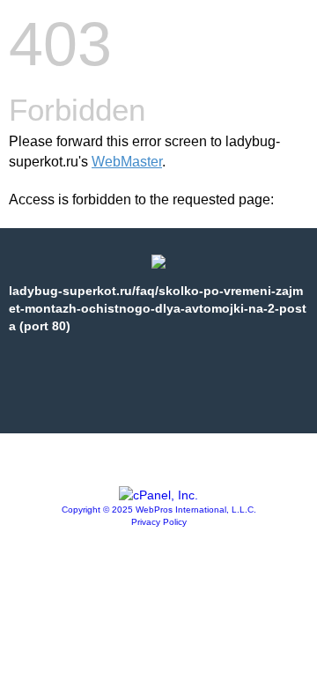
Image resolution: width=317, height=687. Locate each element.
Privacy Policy (159, 522)
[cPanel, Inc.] (158, 495)
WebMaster (127, 161)
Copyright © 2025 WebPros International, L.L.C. (159, 509)
